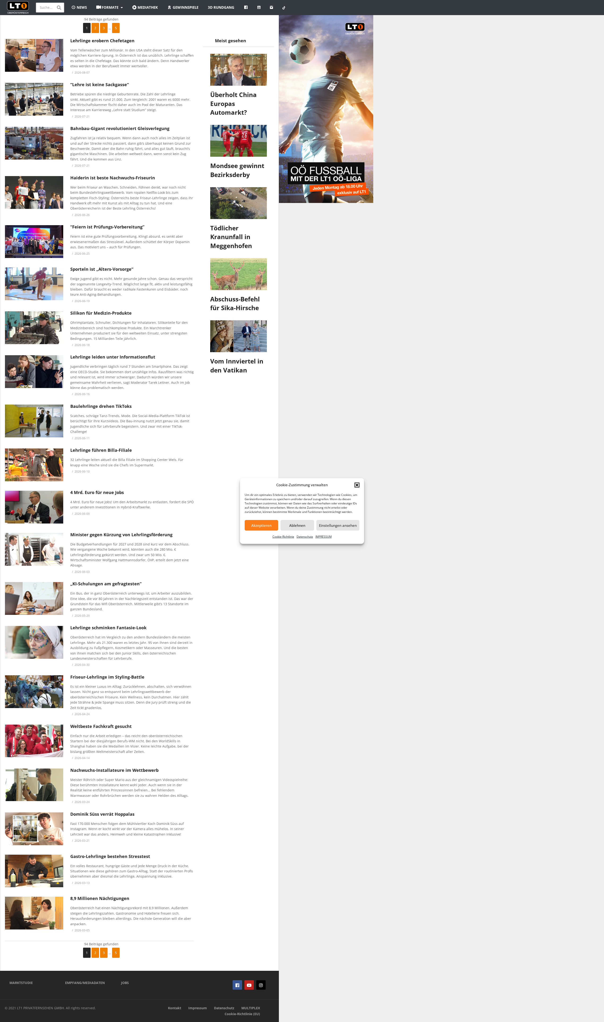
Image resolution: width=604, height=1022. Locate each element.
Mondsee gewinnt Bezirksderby (237, 170)
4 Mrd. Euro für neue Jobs (97, 492)
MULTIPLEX (250, 1008)
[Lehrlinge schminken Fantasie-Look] (34, 642)
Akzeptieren (261, 525)
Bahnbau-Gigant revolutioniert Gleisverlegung (119, 128)
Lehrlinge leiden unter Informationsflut (112, 357)
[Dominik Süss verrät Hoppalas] (34, 828)
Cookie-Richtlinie (283, 537)
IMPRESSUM (323, 537)
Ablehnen (297, 525)
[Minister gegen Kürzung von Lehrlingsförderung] (34, 549)
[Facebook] (237, 985)
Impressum (197, 1008)
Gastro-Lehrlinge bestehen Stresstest (110, 856)
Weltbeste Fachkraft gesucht (101, 726)
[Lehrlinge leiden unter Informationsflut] (34, 371)
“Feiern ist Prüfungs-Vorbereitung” (107, 227)
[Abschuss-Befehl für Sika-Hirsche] (238, 274)
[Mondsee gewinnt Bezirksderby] (238, 141)
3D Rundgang (221, 7)
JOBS (125, 982)
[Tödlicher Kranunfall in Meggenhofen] (238, 203)
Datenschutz (305, 537)
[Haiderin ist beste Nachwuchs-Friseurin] (34, 192)
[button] (357, 485)
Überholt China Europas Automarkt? (233, 103)
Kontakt (174, 1008)
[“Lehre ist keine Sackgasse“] (34, 99)
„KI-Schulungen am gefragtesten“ (106, 584)
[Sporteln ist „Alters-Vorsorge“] (34, 283)
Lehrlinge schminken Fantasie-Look (108, 627)
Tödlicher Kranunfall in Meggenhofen (231, 237)
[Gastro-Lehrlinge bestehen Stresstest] (34, 871)
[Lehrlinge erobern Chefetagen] (34, 55)
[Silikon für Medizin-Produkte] (34, 327)
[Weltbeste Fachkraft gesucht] (34, 741)
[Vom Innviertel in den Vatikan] (238, 336)
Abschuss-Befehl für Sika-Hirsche (235, 303)
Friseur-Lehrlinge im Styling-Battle (107, 677)
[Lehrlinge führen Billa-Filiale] (34, 464)
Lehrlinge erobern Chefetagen (102, 40)
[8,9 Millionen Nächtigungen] (34, 913)
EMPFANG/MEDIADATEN (85, 982)
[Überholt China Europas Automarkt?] (238, 70)
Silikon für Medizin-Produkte (101, 313)
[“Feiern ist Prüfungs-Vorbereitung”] (34, 241)
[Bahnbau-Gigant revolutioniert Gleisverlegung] (34, 143)
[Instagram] (261, 985)
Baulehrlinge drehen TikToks (101, 406)
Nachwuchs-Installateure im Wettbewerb (114, 770)
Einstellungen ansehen (338, 525)
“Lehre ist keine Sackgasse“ (99, 84)
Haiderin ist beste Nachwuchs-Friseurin (112, 178)
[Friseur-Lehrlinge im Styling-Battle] (34, 691)
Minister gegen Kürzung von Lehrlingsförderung (121, 534)
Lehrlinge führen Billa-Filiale (101, 450)
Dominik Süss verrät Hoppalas (102, 814)
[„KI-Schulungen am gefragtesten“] (34, 598)
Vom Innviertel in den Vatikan (236, 365)
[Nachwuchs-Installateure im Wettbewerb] (34, 785)
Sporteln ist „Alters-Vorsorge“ (101, 269)
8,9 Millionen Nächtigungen (99, 898)
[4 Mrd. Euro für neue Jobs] (34, 507)
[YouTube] (249, 985)
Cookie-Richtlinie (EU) (242, 1014)
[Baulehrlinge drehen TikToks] (34, 421)
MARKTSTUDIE (21, 982)
